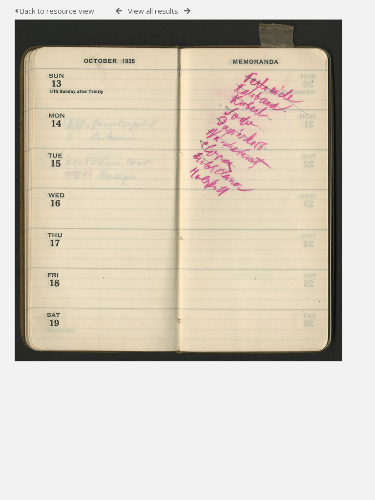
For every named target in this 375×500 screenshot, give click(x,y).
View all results (153, 11)
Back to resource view (56, 11)
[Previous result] (119, 11)
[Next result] (187, 11)
